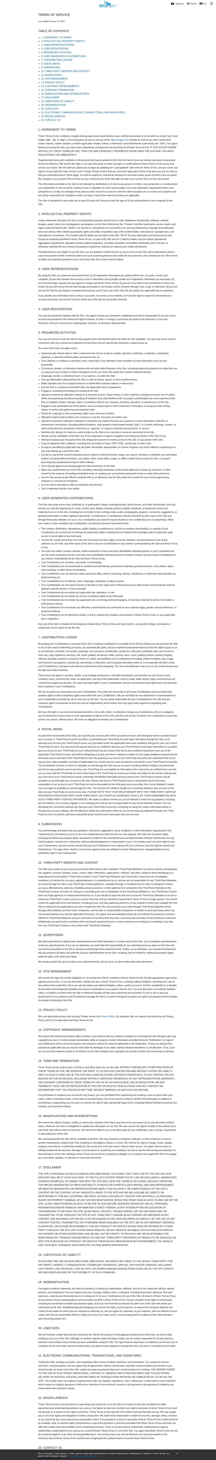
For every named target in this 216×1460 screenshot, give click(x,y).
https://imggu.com (119, 140)
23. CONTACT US (50, 120)
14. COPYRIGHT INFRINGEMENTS (60, 86)
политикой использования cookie (83, 1456)
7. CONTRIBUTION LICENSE (57, 60)
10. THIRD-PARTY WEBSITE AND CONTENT (65, 71)
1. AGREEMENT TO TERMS (56, 37)
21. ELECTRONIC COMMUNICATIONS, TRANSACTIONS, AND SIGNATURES (83, 112)
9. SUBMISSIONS (50, 67)
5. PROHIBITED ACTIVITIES (56, 52)
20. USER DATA (49, 109)
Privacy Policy (107, 1016)
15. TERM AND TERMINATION (57, 90)
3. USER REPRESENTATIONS (57, 45)
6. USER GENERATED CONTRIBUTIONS (63, 56)
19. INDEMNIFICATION (53, 105)
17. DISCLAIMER (50, 97)
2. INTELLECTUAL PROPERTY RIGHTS (62, 41)
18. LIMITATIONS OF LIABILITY (57, 101)
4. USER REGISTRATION (55, 48)
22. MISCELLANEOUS (53, 116)
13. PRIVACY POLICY (53, 82)
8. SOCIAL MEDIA (50, 63)
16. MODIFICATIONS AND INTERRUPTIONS (65, 94)
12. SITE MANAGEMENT (54, 78)
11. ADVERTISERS (51, 75)
